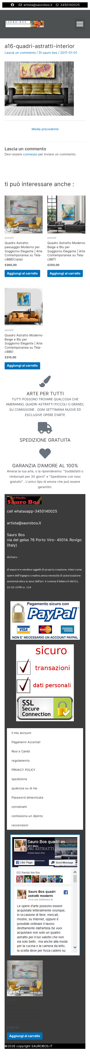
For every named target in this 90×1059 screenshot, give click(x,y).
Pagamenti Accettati (26, 742)
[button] (79, 24)
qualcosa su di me (24, 788)
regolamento (21, 760)
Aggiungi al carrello (22, 273)
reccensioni (20, 825)
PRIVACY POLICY (24, 770)
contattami (19, 807)
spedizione (19, 779)
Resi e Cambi (21, 751)
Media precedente (45, 129)
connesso (30, 154)
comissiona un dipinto (27, 816)
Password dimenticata (27, 797)
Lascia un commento (20, 52)
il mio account (21, 733)
